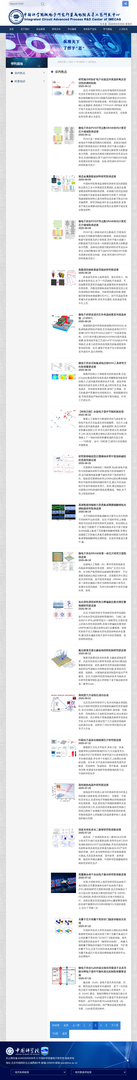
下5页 (55, 1033)
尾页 (64, 1033)
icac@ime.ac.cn (69, 1062)
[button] (25, 29)
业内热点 (20, 73)
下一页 (114, 1025)
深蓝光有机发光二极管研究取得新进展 (100, 829)
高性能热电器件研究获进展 (94, 784)
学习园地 (80, 62)
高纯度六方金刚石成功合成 (94, 695)
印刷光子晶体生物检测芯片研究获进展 (100, 740)
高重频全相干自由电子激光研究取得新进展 (102, 874)
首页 (11, 29)
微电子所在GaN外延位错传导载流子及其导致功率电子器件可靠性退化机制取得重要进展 (102, 971)
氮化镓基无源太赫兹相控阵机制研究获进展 (102, 650)
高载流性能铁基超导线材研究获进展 (99, 269)
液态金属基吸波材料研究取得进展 (97, 176)
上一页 (76, 1025)
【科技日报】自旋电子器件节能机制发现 (101, 411)
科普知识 (20, 81)
